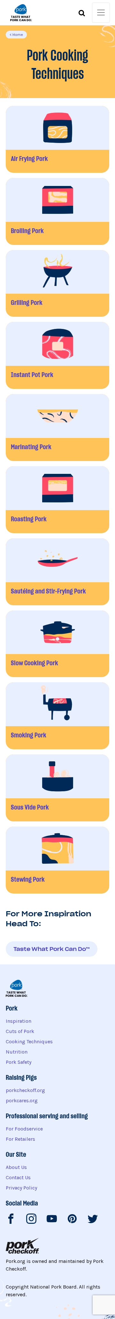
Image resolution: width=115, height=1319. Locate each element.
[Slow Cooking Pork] (57, 643)
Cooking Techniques (29, 1041)
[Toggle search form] (81, 14)
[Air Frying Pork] (57, 139)
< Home (16, 34)
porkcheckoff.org (25, 1090)
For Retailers (20, 1139)
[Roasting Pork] (57, 499)
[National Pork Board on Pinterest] (72, 1220)
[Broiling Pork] (57, 211)
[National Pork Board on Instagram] (31, 1220)
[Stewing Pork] (57, 860)
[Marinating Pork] (57, 427)
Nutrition (16, 1052)
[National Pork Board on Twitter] (93, 1220)
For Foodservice (24, 1129)
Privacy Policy (21, 1188)
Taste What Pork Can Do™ (51, 949)
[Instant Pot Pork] (57, 355)
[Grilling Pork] (57, 283)
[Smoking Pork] (57, 715)
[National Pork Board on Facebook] (11, 1220)
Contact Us (18, 1177)
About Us (16, 1167)
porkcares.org (22, 1100)
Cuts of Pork (20, 1031)
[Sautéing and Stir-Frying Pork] (57, 571)
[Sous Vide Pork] (57, 787)
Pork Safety (18, 1062)
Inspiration (18, 1021)
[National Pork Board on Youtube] (52, 1220)
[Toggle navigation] (101, 13)
